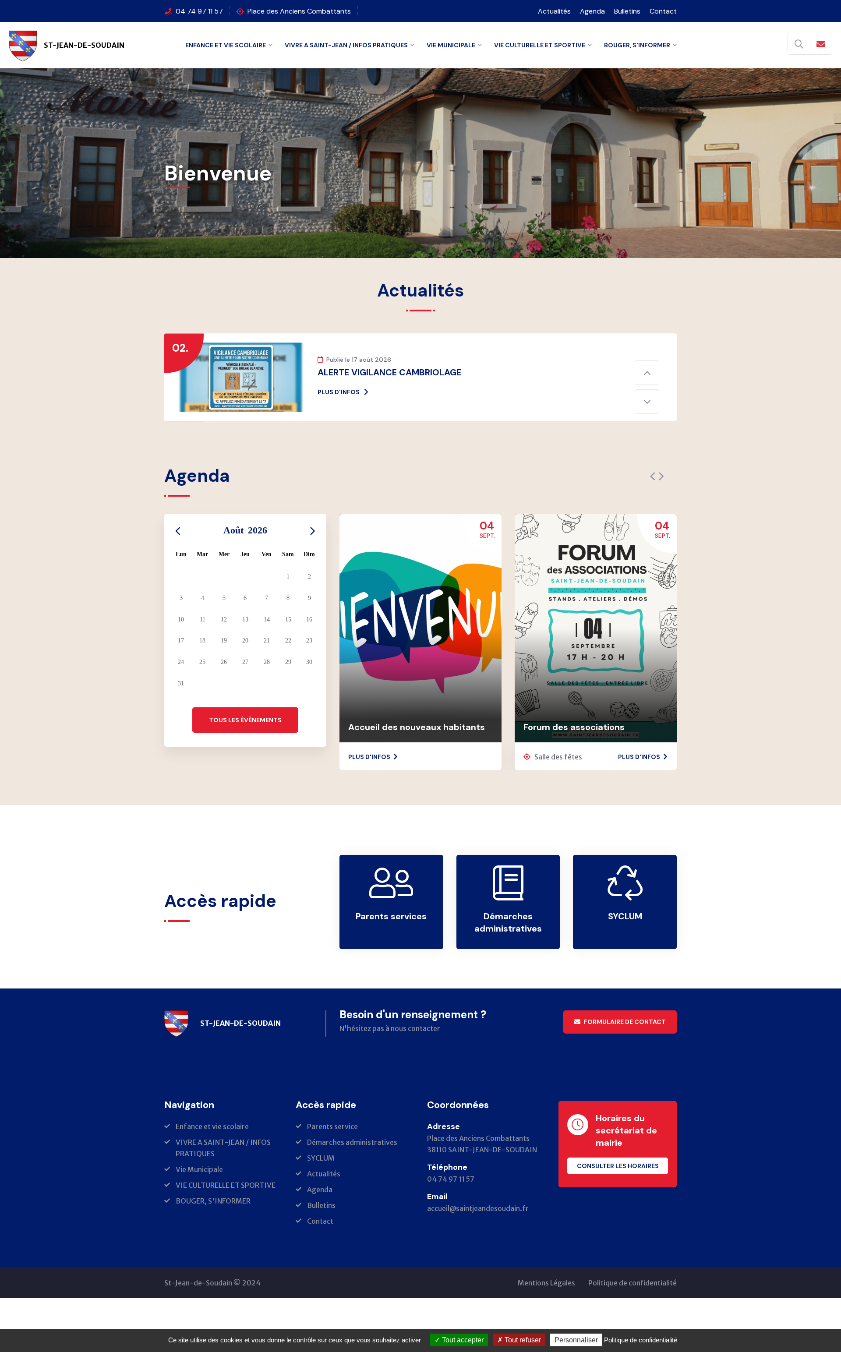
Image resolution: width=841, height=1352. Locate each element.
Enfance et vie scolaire (225, 45)
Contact (663, 11)
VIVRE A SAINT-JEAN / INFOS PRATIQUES (346, 45)
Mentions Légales (546, 1312)
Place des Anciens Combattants (299, 11)
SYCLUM (625, 945)
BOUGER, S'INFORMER (637, 45)
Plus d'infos (339, 422)
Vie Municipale (451, 45)
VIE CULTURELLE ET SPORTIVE (539, 45)
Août (245, 559)
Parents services (391, 945)
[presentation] (653, 506)
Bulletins (627, 11)
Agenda (592, 11)
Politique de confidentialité (632, 1312)
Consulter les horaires (618, 1195)
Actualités (554, 11)
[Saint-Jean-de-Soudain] (176, 1052)
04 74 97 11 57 (199, 11)
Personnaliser (576, 1340)
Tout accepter (462, 1340)
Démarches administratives (508, 952)
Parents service (332, 1155)
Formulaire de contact (625, 1051)
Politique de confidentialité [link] (640, 1340)
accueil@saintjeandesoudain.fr (478, 1237)
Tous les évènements (245, 749)
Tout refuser (522, 1340)
